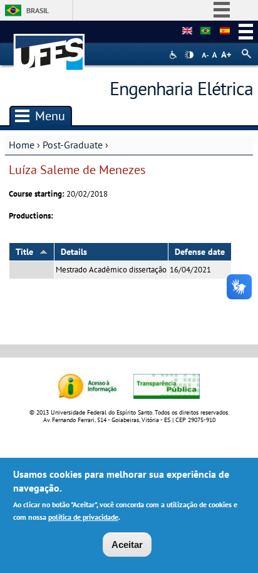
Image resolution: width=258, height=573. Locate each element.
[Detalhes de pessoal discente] (187, 31)
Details (74, 251)
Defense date (200, 251)
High (189, 55)
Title (24, 251)
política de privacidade (83, 517)
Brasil (37, 10)
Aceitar (127, 544)
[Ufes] (49, 46)
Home (21, 144)
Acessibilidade (174, 55)
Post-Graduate (73, 144)
